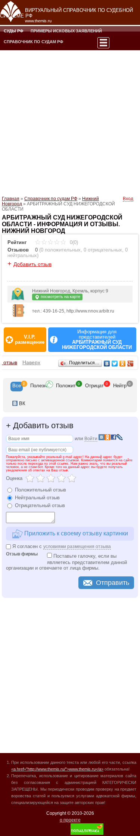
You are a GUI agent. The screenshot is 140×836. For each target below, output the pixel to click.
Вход (128, 198)
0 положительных (61, 250)
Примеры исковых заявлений (66, 31)
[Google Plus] (130, 363)
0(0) (73, 242)
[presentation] (16, 386)
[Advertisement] (70, 122)
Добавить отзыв (32, 264)
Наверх (31, 362)
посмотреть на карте (60, 296)
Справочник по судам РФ (33, 41)
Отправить (112, 582)
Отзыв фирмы (22, 554)
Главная (10, 198)
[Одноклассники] (123, 363)
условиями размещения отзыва (77, 546)
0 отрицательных (103, 250)
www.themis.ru (38, 21)
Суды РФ (13, 31)
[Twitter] (115, 363)
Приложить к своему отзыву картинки (75, 533)
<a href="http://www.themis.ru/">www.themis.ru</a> (57, 769)
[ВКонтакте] (107, 363)
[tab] (16, 386)
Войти (90, 438)
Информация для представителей (97, 339)
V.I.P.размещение (29, 339)
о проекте (70, 820)
